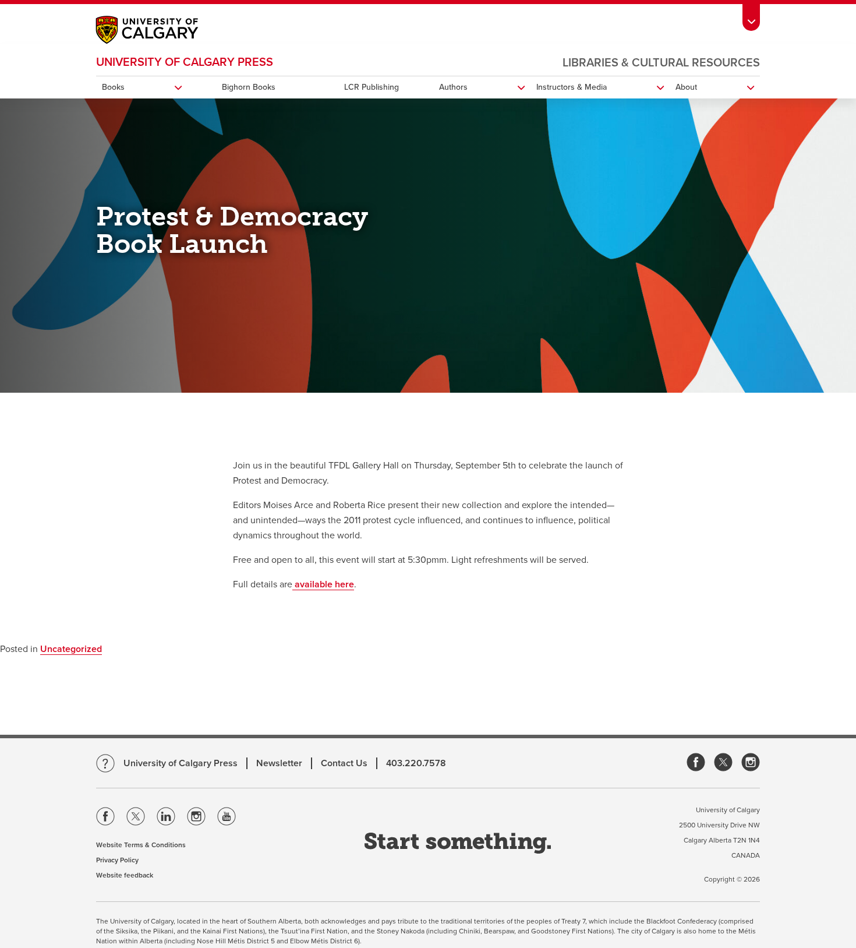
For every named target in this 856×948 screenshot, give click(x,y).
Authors (453, 87)
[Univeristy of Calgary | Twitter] (135, 818)
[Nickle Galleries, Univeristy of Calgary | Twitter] (723, 763)
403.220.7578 (416, 763)
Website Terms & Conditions (141, 845)
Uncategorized (71, 649)
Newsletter (279, 763)
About (686, 87)
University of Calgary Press (184, 62)
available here (323, 584)
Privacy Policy (117, 860)
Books (113, 87)
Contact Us (344, 763)
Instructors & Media (571, 87)
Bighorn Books (248, 87)
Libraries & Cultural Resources (661, 63)
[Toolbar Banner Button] (751, 15)
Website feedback (124, 875)
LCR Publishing (371, 87)
